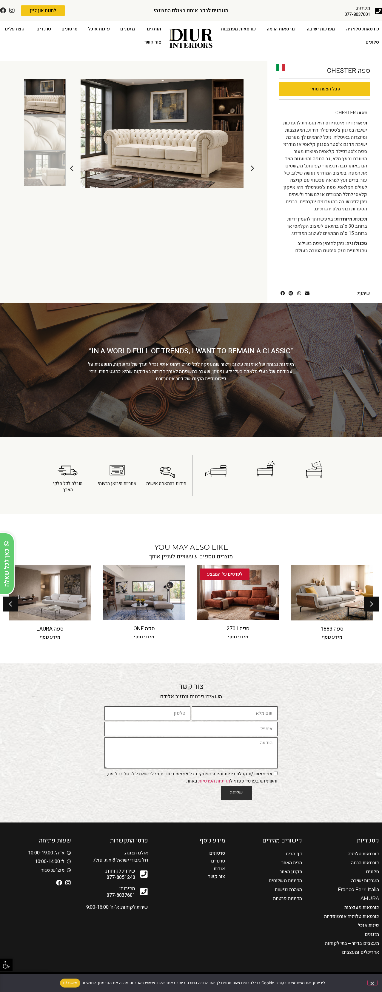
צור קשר (216, 876)
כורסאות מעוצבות (361, 907)
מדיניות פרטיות (287, 898)
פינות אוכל (368, 925)
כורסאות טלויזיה (363, 854)
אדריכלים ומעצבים (360, 952)
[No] (372, 982)
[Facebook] (3, 10)
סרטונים (217, 853)
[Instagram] (12, 10)
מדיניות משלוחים (285, 880)
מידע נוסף (332, 636)
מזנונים (372, 934)
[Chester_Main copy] (162, 133)
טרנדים (218, 861)
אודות (219, 868)
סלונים (372, 871)
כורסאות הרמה (365, 862)
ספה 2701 (332, 629)
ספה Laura (144, 629)
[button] (6, 965)
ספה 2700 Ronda (50, 629)
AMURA (370, 898)
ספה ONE (238, 629)
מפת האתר (291, 862)
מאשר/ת (70, 982)
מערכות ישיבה (365, 880)
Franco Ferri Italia (358, 889)
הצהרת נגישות (288, 889)
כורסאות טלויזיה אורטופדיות (351, 916)
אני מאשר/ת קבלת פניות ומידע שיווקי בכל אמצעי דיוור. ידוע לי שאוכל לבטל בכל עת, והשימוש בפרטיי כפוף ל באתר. (192, 777)
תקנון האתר (291, 871)
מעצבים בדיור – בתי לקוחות (352, 943)
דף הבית (294, 854)
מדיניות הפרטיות (214, 780)
